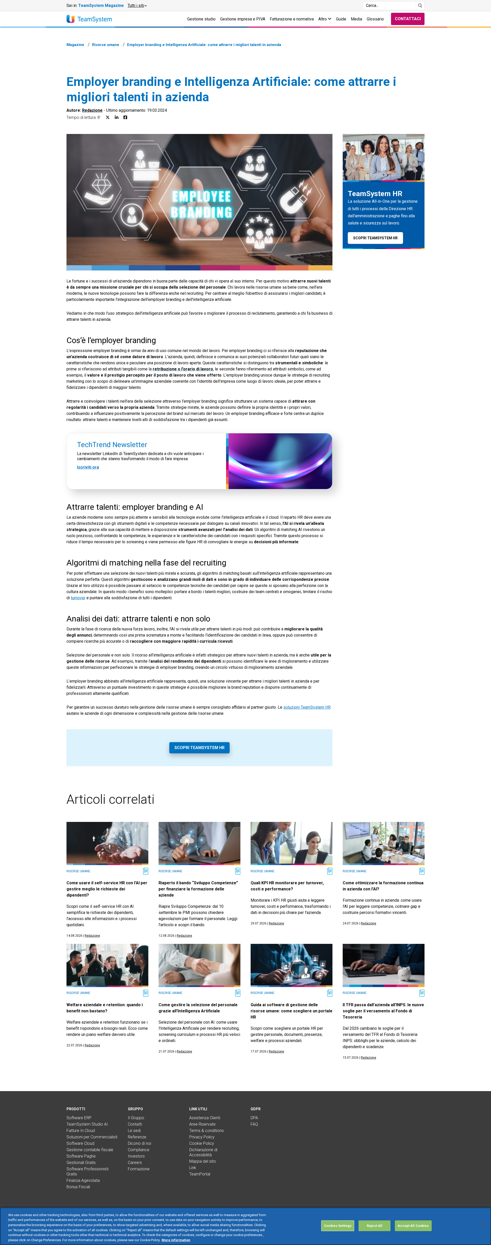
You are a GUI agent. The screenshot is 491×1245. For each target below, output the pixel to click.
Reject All (374, 1226)
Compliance (138, 1149)
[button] (137, 5)
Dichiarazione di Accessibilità (203, 1152)
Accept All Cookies (413, 1226)
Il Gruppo (136, 1117)
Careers (135, 1162)
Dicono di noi (139, 1143)
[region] (245, 1226)
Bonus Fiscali (78, 1186)
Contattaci (408, 18)
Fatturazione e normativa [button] (292, 19)
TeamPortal (199, 1174)
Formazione (139, 1169)
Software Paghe (81, 1156)
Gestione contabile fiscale (89, 1149)
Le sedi (134, 1130)
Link (192, 1167)
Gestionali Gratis (81, 1162)
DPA (254, 1117)
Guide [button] (341, 19)
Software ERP (79, 1117)
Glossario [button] (375, 19)
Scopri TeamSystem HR (199, 747)
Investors (136, 1156)
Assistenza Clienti (204, 1117)
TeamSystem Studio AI (87, 1124)
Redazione (92, 110)
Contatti (135, 1124)
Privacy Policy (202, 1137)
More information (176, 1240)
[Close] (482, 1225)
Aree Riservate (202, 1124)
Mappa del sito (202, 1161)
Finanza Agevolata (83, 1180)
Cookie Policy (201, 1143)
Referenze (137, 1137)
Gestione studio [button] (201, 19)
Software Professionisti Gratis (87, 1171)
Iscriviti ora (88, 467)
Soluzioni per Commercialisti (91, 1137)
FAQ (254, 1124)
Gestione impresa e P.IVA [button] (242, 19)
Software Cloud (80, 1143)
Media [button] (356, 19)
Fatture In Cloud (80, 1130)
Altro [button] (323, 19)
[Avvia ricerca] (420, 5)
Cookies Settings (337, 1226)
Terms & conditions (206, 1130)
